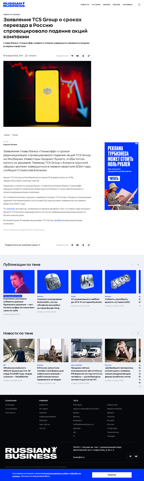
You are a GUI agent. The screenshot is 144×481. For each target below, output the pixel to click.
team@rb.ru (78, 457)
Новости (85, 4)
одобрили (59, 220)
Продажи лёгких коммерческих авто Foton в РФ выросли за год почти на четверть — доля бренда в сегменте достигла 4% (86, 374)
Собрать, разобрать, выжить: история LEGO (117, 300)
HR (74, 432)
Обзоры (116, 4)
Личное (111, 417)
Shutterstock (39, 230)
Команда (9, 405)
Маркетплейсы (114, 409)
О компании (11, 409)
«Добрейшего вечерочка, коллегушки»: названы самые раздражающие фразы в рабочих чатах (119, 372)
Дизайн (76, 428)
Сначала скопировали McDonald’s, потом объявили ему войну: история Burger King (49, 303)
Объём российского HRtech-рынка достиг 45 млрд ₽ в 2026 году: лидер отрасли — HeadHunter (17, 372)
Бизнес (16, 14)
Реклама (77, 405)
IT (74, 436)
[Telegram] (130, 456)
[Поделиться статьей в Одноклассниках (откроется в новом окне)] (83, 55)
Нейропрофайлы (47, 417)
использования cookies (57, 473)
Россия (15, 135)
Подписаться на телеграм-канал (21, 245)
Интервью (127, 4)
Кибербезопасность (83, 424)
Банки (76, 413)
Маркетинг (112, 405)
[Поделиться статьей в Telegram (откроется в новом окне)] (72, 55)
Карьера (77, 420)
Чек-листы (44, 424)
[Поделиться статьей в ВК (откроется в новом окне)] (77, 55)
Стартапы (112, 428)
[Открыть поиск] (139, 4)
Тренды (111, 436)
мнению (11, 209)
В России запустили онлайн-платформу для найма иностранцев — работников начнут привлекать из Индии (50, 374)
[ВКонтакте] (136, 456)
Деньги (110, 413)
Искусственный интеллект (86, 409)
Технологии (113, 432)
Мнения (106, 4)
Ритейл (110, 420)
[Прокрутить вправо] (138, 264)
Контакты (10, 413)
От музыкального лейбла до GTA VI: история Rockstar (86, 300)
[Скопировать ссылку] (88, 55)
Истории (96, 4)
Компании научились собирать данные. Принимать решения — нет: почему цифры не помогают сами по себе (19, 305)
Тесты (42, 428)
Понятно (112, 475)
